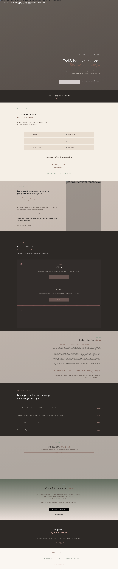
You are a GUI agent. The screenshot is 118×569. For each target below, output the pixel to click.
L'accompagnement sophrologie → (91, 81)
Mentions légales (48, 558)
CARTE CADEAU (41, 2)
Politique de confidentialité (72, 558)
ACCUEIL (6, 2)
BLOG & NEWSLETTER (30, 2)
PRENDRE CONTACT (59, 514)
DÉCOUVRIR (58, 277)
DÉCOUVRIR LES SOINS (69, 82)
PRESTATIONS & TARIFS (15, 2)
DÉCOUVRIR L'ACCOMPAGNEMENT (59, 509)
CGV (59, 558)
